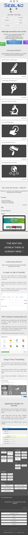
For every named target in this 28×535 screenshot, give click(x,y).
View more (25, 204)
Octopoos (15, 532)
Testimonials (24, 507)
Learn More (23, 76)
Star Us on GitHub (20, 488)
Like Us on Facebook (7, 488)
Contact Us (7, 485)
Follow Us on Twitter (20, 485)
